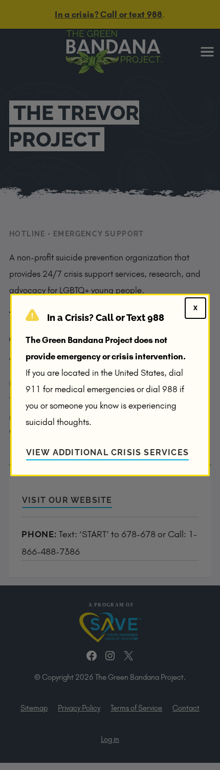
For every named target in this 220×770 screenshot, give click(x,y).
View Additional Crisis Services (107, 452)
